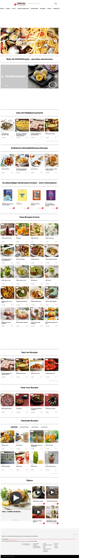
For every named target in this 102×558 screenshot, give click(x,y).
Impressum (45, 550)
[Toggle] (55, 4)
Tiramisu (15, 540)
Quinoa (49, 539)
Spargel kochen (19, 539)
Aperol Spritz (38, 539)
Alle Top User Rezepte (53, 380)
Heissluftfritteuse (23, 8)
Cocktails (3, 540)
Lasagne (15, 539)
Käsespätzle (57, 539)
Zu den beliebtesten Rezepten (51, 141)
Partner (44, 546)
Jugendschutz (45, 551)
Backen (8, 8)
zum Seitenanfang (26, 544)
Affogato (74, 539)
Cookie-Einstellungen (37, 547)
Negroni (61, 539)
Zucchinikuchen (10, 539)
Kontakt (44, 543)
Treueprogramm (36, 543)
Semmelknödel (65, 539)
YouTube (56, 546)
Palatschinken (53, 539)
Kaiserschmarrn (70, 539)
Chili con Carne (24, 539)
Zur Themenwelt (54, 473)
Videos (49, 8)
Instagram (56, 547)
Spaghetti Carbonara (44, 539)
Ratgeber (42, 8)
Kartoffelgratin (30, 539)
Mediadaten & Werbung (47, 544)
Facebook (56, 543)
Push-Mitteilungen (36, 546)
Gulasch (12, 540)
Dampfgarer (34, 8)
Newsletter (35, 544)
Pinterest (56, 544)
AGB (44, 547)
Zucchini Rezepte (8, 540)
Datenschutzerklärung (47, 548)
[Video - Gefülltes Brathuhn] (16, 498)
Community (56, 8)
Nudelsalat (34, 539)
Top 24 (14, 8)
